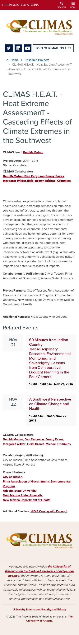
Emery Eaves (54, 439)
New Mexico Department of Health (26, 500)
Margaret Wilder (14, 444)
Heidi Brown (35, 444)
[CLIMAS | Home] (39, 27)
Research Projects (37, 60)
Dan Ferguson (34, 439)
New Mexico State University (23, 495)
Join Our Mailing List (53, 48)
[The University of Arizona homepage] (23, 5)
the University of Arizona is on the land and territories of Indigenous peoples (39, 571)
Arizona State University (19, 491)
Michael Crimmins (58, 444)
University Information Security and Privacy (39, 609)
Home (15, 60)
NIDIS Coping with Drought (48, 511)
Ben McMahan (33, 152)
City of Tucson (12, 477)
